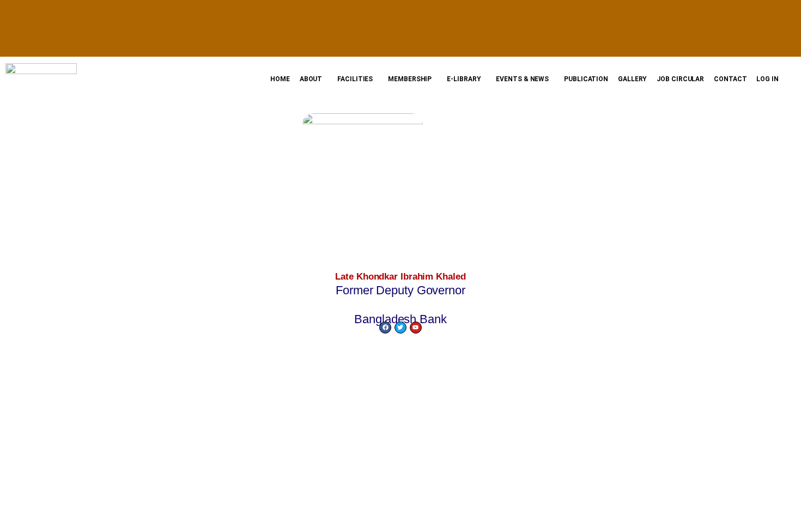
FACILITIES (355, 79)
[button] (314, 79)
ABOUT (311, 79)
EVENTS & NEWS (522, 79)
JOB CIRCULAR (680, 79)
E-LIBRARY (464, 79)
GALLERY (632, 79)
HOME (280, 79)
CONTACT (730, 79)
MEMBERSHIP (410, 79)
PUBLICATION (586, 79)
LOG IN (767, 79)
